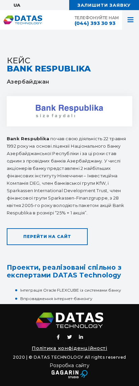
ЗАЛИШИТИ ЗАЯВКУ (104, 5)
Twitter (69, 337)
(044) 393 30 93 (95, 23)
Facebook (58, 337)
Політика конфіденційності (69, 348)
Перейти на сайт (47, 236)
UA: (17, 5)
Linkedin (81, 337)
